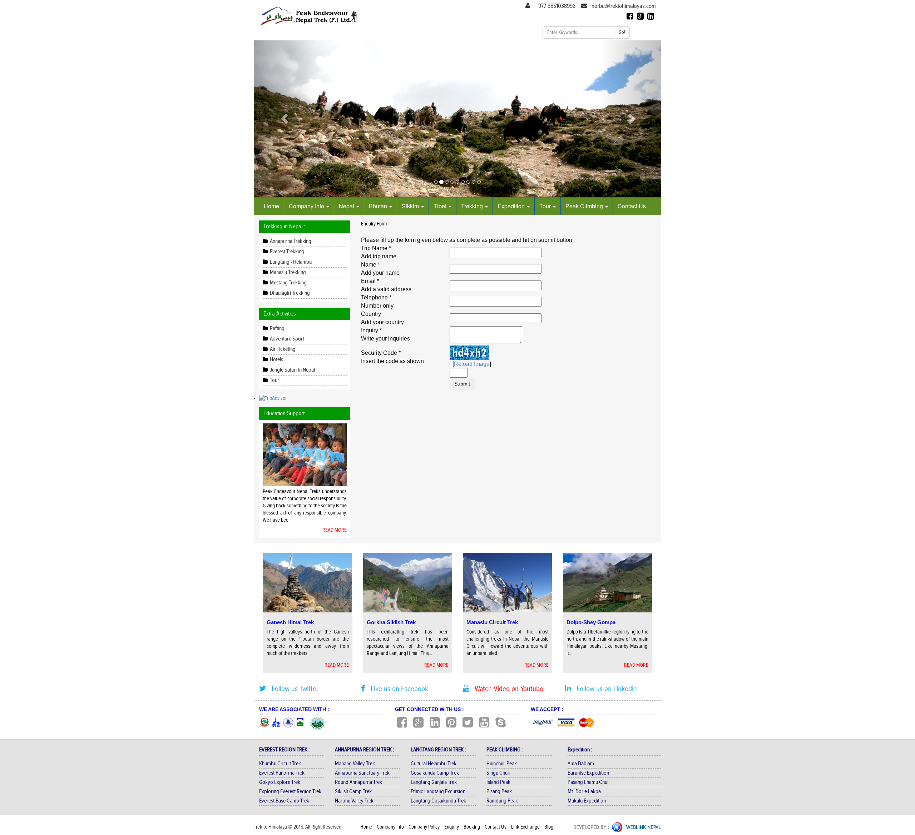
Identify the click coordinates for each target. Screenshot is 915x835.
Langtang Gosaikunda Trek (438, 800)
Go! (622, 32)
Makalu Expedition (587, 800)
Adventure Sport (286, 339)
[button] (284, 118)
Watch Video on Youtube (506, 688)
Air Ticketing (282, 349)
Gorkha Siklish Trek (391, 622)
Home (271, 206)
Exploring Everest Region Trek (290, 791)
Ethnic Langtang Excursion (438, 791)
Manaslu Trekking (287, 272)
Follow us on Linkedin (604, 688)
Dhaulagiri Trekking (289, 293)
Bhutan (379, 206)
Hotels (276, 359)
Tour (545, 206)
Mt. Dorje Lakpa (584, 791)
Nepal (347, 206)
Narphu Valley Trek (354, 800)
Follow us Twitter (292, 688)
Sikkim (411, 206)
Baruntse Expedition (588, 773)
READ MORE (334, 530)
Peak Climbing (584, 206)
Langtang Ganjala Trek (434, 782)
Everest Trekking (286, 251)
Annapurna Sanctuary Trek (362, 773)
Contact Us (632, 206)
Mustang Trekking (288, 282)
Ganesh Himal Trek (290, 622)
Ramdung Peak (502, 800)
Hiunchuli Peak (501, 763)
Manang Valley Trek (355, 763)
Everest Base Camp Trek (284, 800)
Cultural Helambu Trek (433, 763)
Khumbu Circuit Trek (280, 763)
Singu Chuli (498, 773)
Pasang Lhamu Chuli (588, 782)
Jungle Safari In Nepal (292, 370)
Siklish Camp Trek (353, 791)
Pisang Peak (499, 791)
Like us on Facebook (396, 688)
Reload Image (472, 364)
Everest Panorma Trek (282, 773)
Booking (472, 827)
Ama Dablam (581, 763)
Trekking (472, 206)
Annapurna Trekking (290, 241)
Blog (548, 827)
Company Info (307, 206)
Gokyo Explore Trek (279, 782)
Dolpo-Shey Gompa (591, 622)
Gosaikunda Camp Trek (435, 773)
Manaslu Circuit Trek (492, 622)
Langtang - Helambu (290, 262)
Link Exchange (526, 827)
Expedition (512, 206)
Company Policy (425, 827)
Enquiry (452, 827)
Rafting (277, 328)
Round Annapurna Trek (358, 782)
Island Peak (498, 782)
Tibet (441, 206)
